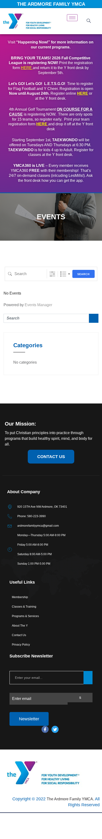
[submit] (88, 677)
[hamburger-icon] (72, 17)
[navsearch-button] (89, 21)
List (63, 274)
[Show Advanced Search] (52, 274)
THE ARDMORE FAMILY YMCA (51, 4)
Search (83, 274)
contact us (51, 456)
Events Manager (38, 305)
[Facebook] (45, 729)
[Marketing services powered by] (51, 812)
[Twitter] (55, 729)
